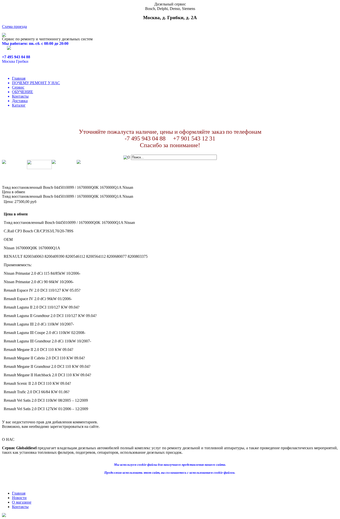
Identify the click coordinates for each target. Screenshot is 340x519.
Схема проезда (14, 26)
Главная (18, 78)
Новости (19, 498)
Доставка (20, 101)
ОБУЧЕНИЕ (22, 92)
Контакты (20, 96)
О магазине (21, 502)
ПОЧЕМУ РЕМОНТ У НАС (36, 83)
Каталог (19, 105)
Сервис (18, 87)
